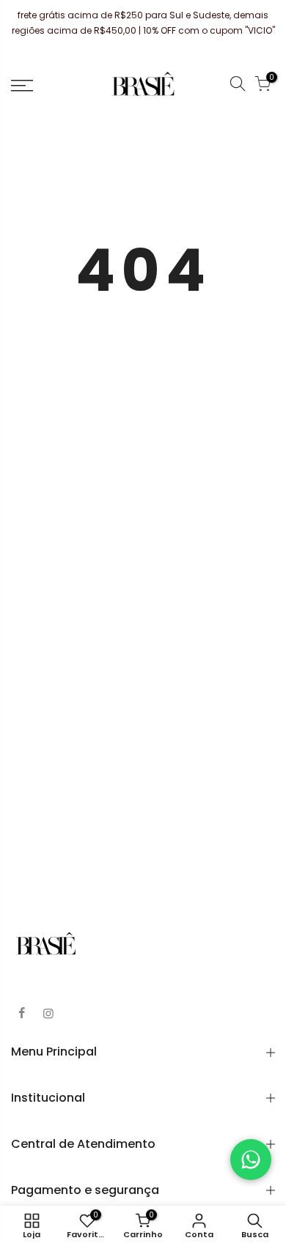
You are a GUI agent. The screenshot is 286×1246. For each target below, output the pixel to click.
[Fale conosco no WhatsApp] (250, 1159)
